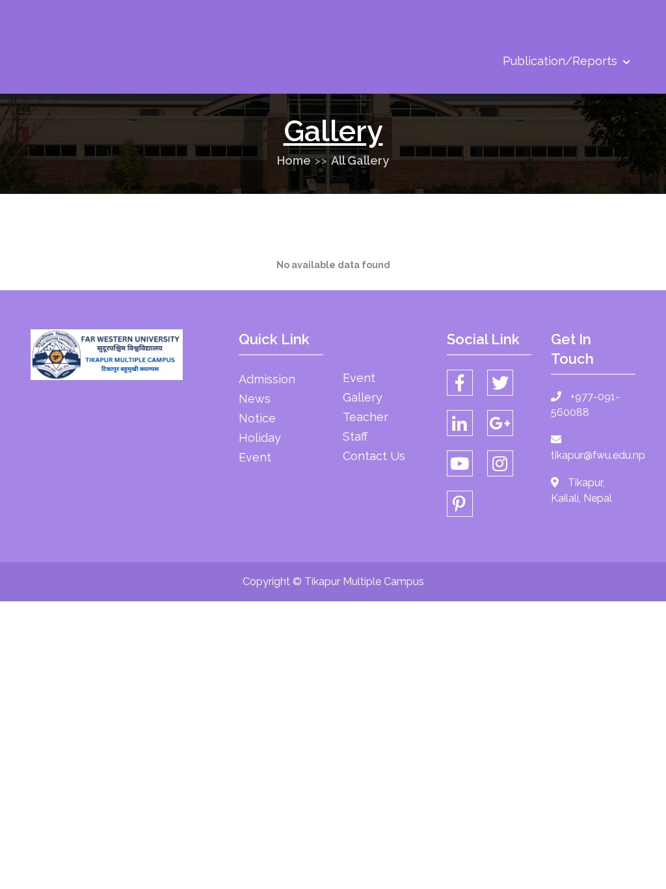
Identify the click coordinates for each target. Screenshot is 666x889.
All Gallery (360, 160)
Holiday (260, 437)
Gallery (362, 397)
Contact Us (374, 456)
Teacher (365, 417)
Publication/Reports (561, 61)
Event (255, 457)
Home (294, 160)
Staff (355, 436)
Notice (257, 418)
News (255, 398)
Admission (267, 379)
